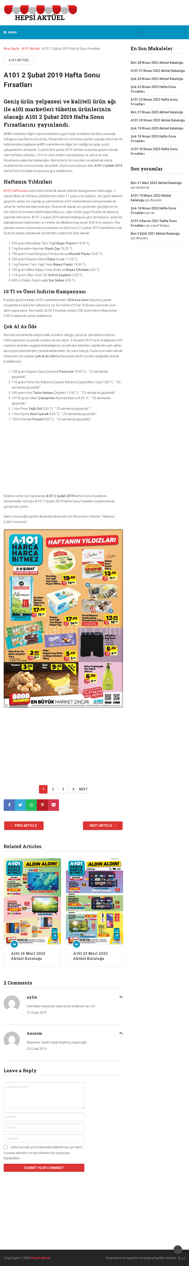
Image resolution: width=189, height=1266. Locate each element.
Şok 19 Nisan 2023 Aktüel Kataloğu (157, 128)
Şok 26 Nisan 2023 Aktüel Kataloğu (157, 79)
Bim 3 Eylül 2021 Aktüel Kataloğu (155, 233)
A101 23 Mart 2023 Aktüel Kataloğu (90, 956)
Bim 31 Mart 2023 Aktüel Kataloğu (156, 183)
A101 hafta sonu (16, 191)
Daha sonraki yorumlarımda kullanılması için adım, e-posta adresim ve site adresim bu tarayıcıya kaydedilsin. (43, 1152)
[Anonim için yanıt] (121, 1033)
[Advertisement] (63, 459)
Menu (12, 32)
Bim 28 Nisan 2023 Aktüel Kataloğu (157, 62)
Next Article (101, 825)
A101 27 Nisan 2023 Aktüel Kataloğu (158, 71)
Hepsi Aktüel (40, 1258)
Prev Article (25, 825)
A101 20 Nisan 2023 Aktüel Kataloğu (158, 120)
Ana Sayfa (11, 48)
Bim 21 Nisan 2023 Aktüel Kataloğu (157, 112)
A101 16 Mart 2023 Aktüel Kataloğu (28, 956)
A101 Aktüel (31, 48)
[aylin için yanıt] (121, 997)
